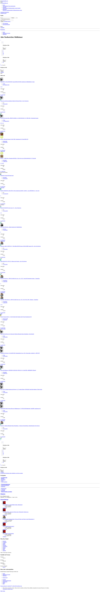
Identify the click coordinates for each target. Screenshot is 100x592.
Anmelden (2, 27)
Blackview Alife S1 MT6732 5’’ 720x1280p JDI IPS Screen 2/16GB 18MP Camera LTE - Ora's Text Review (20, 246)
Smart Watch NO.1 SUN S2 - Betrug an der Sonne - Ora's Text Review (13, 261)
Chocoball (5, 177)
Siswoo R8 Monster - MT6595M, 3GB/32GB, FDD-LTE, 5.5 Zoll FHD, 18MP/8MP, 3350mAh (18, 370)
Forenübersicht (4, 477)
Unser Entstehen (4, 481)
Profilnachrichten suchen (17, 10)
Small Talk (5, 507)
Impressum (3, 486)
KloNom (4, 229)
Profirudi (4, 541)
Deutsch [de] (5, 577)
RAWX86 (5, 160)
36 (3, 62)
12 (3, 123)
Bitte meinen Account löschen (8, 533)
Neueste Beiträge (4, 499)
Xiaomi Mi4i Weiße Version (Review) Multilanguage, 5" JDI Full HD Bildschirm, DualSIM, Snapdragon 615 (20, 408)
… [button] (3, 42)
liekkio (4, 544)
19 (3, 163)
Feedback (4, 536)
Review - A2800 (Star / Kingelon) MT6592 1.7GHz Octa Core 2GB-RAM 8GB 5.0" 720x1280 (18, 158)
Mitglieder (5, 9)
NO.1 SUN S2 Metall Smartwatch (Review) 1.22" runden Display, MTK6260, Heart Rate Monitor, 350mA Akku (21, 389)
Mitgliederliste (3, 488)
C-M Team (3, 489)
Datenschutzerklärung (5, 485)
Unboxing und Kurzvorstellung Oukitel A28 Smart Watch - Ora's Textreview (14, 100)
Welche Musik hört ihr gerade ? (8, 526)
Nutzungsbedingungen (5, 484)
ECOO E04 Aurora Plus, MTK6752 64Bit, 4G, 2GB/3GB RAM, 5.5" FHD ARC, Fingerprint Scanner (19, 118)
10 (3, 53)
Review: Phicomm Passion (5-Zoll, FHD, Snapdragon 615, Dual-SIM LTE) (14, 139)
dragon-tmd (5, 141)
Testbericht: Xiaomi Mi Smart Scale (6, 175)
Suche (2, 480)
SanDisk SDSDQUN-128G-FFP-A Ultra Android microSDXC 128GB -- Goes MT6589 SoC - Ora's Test (19, 190)
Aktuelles (4, 7)
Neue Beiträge (5, 6)
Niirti (4, 549)
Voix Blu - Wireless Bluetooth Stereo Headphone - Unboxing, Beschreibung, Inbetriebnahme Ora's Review (20, 425)
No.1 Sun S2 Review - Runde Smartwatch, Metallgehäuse (11, 227)
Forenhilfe (3, 490)
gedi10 (4, 548)
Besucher (4, 10)
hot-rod (4, 547)
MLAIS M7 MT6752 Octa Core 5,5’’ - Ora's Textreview (10, 207)
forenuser (4, 545)
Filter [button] (1, 73)
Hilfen (4, 582)
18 (2, 163)
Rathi (1, 132)
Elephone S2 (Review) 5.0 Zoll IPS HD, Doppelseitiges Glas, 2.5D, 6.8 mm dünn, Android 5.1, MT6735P (20, 353)
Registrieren (2, 29)
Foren (4, 5)
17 (0, 163)
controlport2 (5, 546)
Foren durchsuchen (11, 6)
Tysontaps (4, 542)
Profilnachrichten (11, 8)
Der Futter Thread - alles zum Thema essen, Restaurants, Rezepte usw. (16, 511)
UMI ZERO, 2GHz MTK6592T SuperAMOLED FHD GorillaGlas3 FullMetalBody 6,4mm (17, 81)
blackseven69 (5, 318)
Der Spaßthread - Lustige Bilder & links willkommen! (12, 504)
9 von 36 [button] (3, 65)
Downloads (3, 479)
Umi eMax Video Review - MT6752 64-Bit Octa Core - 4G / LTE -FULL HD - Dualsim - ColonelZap (19, 299)
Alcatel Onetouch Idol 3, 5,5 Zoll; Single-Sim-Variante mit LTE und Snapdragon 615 (16, 316)
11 (3, 54)
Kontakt (4, 579)
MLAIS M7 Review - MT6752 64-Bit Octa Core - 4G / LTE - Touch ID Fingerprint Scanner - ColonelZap (20, 278)
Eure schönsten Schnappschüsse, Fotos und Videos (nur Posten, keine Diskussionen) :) (18, 519)
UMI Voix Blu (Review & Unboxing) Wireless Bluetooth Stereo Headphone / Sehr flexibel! (17, 333)
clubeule (4, 550)
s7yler (4, 83)
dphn (1, 313)
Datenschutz (5, 581)
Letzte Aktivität (17, 8)
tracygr (4, 567)
